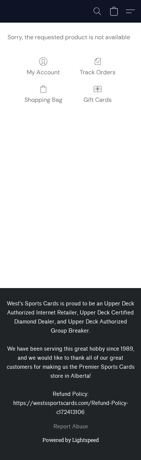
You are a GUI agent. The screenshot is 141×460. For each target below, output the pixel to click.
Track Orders (97, 72)
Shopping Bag (43, 100)
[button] (97, 11)
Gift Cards (97, 100)
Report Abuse (70, 426)
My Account (43, 72)
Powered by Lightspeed (70, 439)
